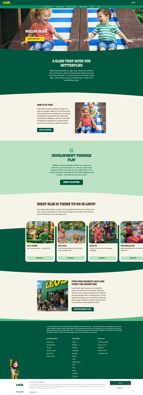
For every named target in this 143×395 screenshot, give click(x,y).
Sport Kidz (50, 353)
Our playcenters (48, 6)
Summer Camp (51, 350)
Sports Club (83, 6)
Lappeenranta (76, 362)
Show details (33, 392)
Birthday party (51, 345)
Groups (49, 347)
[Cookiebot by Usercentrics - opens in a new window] (19, 392)
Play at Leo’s (59, 6)
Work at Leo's (102, 345)
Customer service (103, 342)
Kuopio (74, 356)
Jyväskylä (75, 350)
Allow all (120, 383)
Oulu (73, 364)
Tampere (75, 376)
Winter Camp (51, 356)
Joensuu (74, 347)
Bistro (92, 6)
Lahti (73, 359)
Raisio (74, 370)
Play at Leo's (50, 342)
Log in (133, 2)
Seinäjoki (75, 373)
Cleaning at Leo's (103, 353)
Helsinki (74, 345)
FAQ (98, 6)
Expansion (101, 347)
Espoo (74, 342)
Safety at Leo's (102, 350)
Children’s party (71, 6)
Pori (73, 367)
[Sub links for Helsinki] (79, 345)
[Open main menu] (139, 2)
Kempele (74, 353)
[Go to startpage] (6, 2)
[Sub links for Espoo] (77, 342)
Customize (119, 387)
